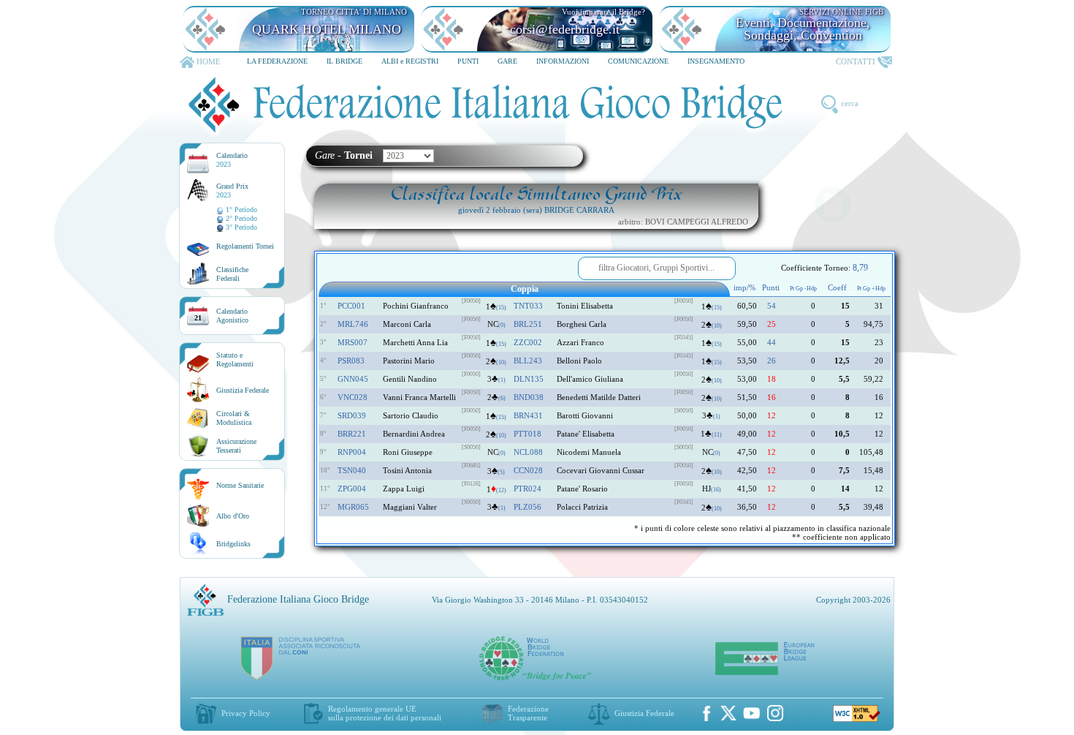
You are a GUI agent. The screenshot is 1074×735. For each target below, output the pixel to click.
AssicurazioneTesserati (236, 445)
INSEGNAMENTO (716, 61)
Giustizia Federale (242, 390)
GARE (507, 61)
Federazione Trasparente (528, 713)
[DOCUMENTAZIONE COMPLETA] (833, 204)
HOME (209, 61)
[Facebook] (706, 713)
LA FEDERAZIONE (277, 61)
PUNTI (468, 61)
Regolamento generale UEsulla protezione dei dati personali (384, 713)
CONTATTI (855, 61)
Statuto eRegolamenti (235, 359)
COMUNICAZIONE (638, 61)
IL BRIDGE (344, 61)
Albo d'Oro (232, 516)
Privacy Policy (245, 713)
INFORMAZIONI (562, 61)
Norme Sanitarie (240, 485)
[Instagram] (775, 713)
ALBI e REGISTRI (409, 61)
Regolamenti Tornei (245, 246)
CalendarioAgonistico (232, 315)
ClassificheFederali (232, 273)
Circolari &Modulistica (233, 418)
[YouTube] (752, 713)
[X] (728, 713)
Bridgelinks (233, 544)
